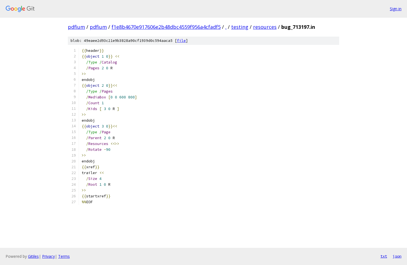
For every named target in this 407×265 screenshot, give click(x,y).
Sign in (395, 8)
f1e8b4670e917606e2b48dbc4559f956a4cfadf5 (166, 27)
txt (383, 256)
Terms (64, 256)
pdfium (76, 27)
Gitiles (33, 256)
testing (239, 27)
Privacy (48, 256)
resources (265, 27)
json (397, 256)
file (181, 40)
